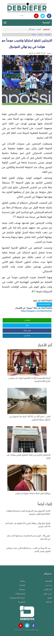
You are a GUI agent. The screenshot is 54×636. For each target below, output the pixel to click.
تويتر (27, 325)
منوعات (22, 589)
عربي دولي (48, 594)
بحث (21, 15)
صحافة (49, 602)
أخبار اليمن (48, 589)
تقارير (50, 598)
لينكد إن (27, 335)
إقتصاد (22, 585)
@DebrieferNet (44, 304)
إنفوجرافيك (20, 594)
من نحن (49, 585)
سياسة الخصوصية (17, 598)
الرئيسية (46, 22)
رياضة (34, 34)
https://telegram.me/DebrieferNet (36, 311)
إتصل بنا (21, 602)
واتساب (27, 320)
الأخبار (40, 34)
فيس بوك (27, 330)
